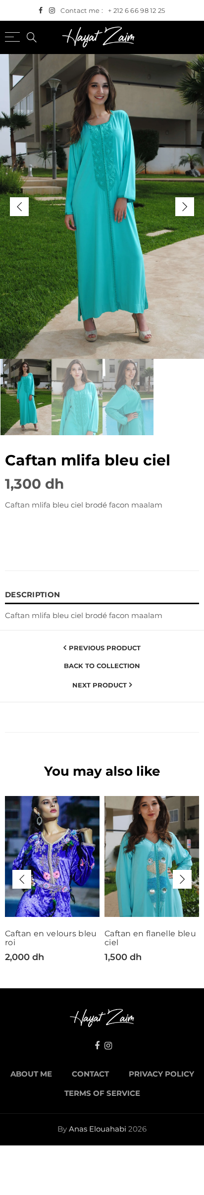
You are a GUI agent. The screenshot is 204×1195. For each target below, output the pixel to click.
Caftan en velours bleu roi (51, 938)
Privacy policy (161, 1074)
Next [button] (184, 206)
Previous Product (105, 648)
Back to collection (102, 666)
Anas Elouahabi (97, 1129)
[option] (102, 206)
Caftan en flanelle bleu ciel (150, 938)
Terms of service (102, 1093)
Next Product (99, 685)
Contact (90, 1074)
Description (32, 594)
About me (31, 1074)
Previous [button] (19, 206)
